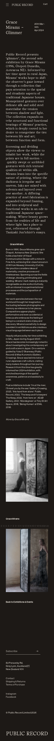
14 (27, 525)
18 (37, 525)
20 (42, 525)
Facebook (11, 696)
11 (20, 525)
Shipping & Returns (15, 681)
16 (32, 525)
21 (44, 525)
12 (23, 525)
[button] (7, 4)
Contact (10, 678)
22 (47, 525)
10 (18, 525)
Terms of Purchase (15, 684)
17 (35, 525)
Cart (45, 4)
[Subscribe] (37, 651)
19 (39, 525)
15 (30, 525)
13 (25, 525)
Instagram (11, 693)
